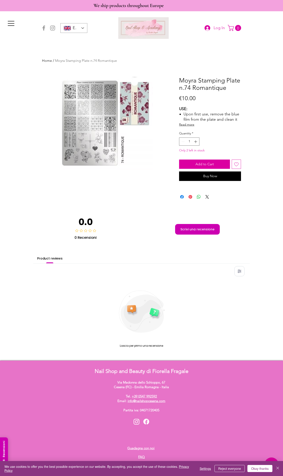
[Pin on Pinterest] (190, 196)
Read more (186, 124)
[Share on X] (207, 196)
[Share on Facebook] (182, 196)
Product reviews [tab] (50, 258)
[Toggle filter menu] (239, 271)
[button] (235, 28)
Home (47, 60)
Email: (141, 401)
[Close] (277, 468)
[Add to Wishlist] (236, 164)
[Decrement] (182, 141)
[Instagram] (52, 28)
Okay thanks (260, 468)
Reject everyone (229, 468)
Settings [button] (205, 468)
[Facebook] (43, 28)
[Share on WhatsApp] (198, 196)
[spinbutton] (189, 141)
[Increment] (196, 141)
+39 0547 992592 (144, 396)
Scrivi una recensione (197, 229)
